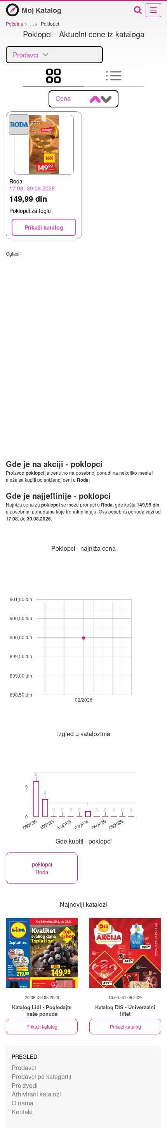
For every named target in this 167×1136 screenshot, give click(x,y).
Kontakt (22, 1111)
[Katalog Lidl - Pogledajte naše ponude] (42, 953)
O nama (22, 1102)
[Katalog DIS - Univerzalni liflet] (125, 953)
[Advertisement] (83, 340)
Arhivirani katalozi (36, 1093)
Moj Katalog (41, 10)
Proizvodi (25, 1085)
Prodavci (24, 1067)
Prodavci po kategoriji (41, 1076)
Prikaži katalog (41, 1026)
